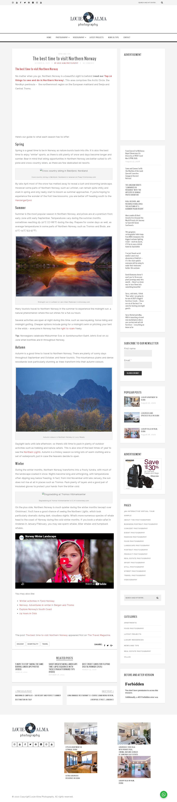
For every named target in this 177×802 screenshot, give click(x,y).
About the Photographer (137, 520)
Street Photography (135, 571)
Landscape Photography (137, 546)
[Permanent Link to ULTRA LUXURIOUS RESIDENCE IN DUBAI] (80, 772)
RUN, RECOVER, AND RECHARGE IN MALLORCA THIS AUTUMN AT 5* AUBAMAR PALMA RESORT (134, 205)
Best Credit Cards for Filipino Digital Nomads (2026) (96, 665)
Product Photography (136, 554)
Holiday (20, 644)
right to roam (68, 328)
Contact (126, 37)
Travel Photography (135, 575)
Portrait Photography (136, 550)
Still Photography (134, 567)
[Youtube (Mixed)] (42, 2)
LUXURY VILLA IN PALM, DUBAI (149, 430)
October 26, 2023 (56, 675)
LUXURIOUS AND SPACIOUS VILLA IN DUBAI (150, 414)
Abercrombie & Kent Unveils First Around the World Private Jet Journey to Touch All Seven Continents (134, 220)
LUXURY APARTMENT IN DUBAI (149, 398)
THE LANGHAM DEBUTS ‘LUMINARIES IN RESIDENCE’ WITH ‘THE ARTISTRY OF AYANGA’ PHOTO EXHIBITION (133, 190)
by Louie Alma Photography (66, 63)
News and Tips (65, 54)
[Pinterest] (30, 2)
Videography (78, 37)
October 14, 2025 (42, 63)
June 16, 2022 (21, 672)
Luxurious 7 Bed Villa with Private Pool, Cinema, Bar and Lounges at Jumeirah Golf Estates (128, 751)
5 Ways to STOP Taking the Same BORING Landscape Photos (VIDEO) (29, 667)
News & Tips (113, 37)
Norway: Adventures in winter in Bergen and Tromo (46, 605)
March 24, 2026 (89, 669)
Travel (45, 644)
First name (130, 348)
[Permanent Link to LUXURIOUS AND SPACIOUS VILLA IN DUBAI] (132, 422)
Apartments (130, 623)
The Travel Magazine (99, 635)
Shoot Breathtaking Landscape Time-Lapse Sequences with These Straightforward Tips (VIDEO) (63, 668)
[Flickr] (34, 2)
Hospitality (33, 644)
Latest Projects (97, 37)
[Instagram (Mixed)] (38, 2)
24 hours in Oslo (28, 613)
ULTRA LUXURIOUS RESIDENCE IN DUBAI (73, 777)
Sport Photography (134, 563)
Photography (62, 37)
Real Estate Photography (137, 558)
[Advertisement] (143, 98)
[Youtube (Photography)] (18, 2)
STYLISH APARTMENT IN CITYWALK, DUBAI (74, 748)
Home (49, 37)
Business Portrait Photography (141, 524)
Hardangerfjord (23, 200)
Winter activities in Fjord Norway (37, 601)
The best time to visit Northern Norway (64, 58)
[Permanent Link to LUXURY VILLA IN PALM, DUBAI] (132, 437)
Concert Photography (136, 528)
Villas (127, 657)
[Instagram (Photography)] (14, 2)
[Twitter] (26, 2)
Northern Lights (32, 452)
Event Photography (134, 533)
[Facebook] (22, 2)
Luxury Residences (134, 640)
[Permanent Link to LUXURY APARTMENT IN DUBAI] (132, 406)
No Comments (88, 63)
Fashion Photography (135, 537)
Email (128, 360)
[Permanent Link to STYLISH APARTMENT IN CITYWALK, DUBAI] (80, 744)
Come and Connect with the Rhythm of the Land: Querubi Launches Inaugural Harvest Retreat (134, 173)
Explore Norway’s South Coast (35, 609)
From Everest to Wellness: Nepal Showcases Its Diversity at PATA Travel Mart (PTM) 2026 (135, 155)
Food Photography (134, 541)
